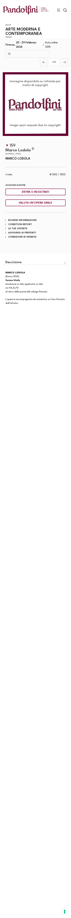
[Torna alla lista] (27, 54)
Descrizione (13, 262)
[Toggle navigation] (59, 10)
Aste (8, 25)
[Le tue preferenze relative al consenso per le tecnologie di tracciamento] (64, 911)
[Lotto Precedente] (44, 62)
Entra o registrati (35, 192)
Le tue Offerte (17, 228)
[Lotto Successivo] (64, 62)
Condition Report (20, 224)
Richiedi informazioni (22, 220)
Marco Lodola (19, 151)
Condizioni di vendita (22, 237)
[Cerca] (65, 10)
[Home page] (26, 10)
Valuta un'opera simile (35, 203)
